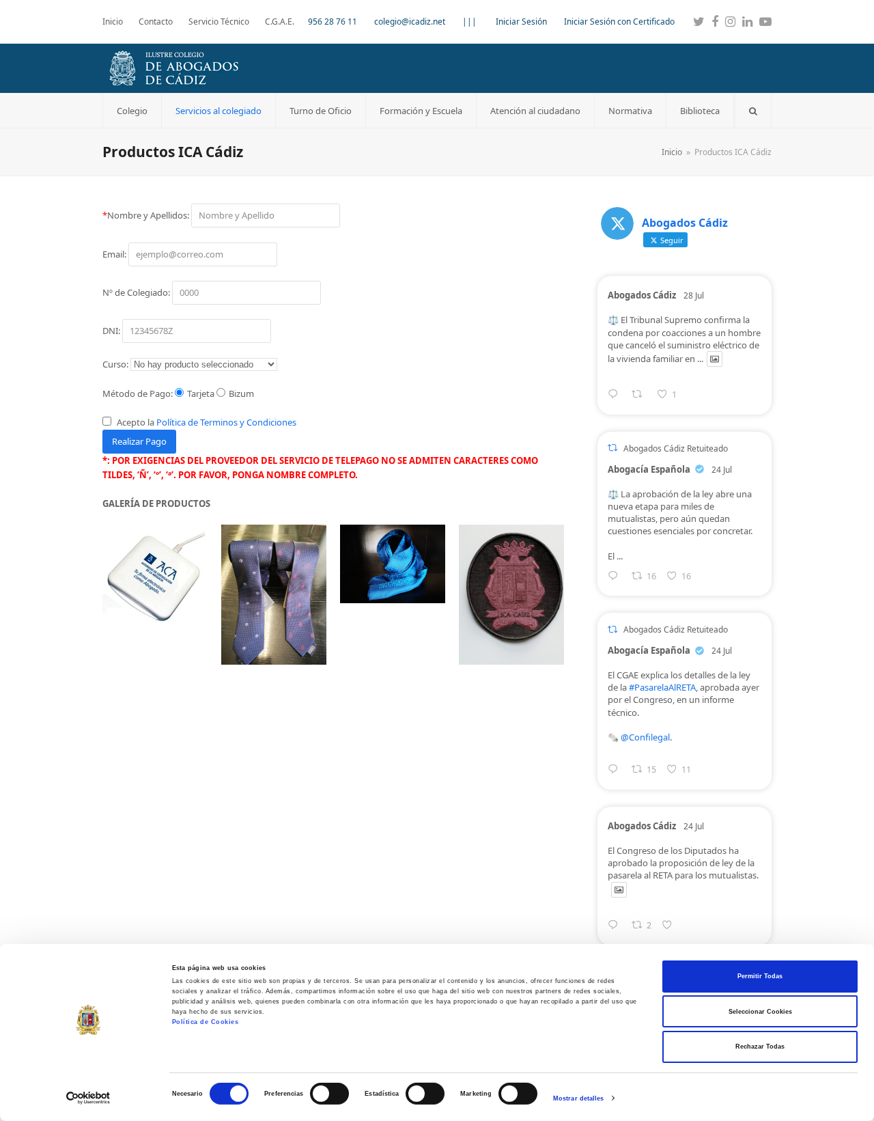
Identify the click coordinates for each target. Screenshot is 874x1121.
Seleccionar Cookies (760, 1011)
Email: (115, 254)
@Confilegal (645, 737)
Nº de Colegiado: (137, 292)
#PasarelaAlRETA (662, 687)
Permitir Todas (760, 976)
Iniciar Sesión (521, 21)
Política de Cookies (205, 1022)
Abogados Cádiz (642, 295)
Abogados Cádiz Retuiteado (675, 448)
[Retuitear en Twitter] (612, 448)
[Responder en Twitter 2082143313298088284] (616, 395)
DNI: (112, 330)
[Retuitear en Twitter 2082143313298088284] (640, 395)
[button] (753, 111)
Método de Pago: (137, 393)
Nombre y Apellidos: (146, 215)
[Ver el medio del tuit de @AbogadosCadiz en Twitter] (714, 359)
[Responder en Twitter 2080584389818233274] (616, 577)
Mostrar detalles (578, 1098)
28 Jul (693, 295)
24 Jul (721, 469)
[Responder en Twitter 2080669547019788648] (616, 770)
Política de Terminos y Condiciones (226, 422)
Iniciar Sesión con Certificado (619, 21)
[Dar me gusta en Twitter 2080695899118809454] (670, 926)
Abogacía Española (649, 469)
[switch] (329, 1094)
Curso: (115, 364)
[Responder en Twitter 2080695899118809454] (616, 926)
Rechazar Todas (760, 1046)
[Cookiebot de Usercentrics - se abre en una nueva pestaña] (88, 1098)
